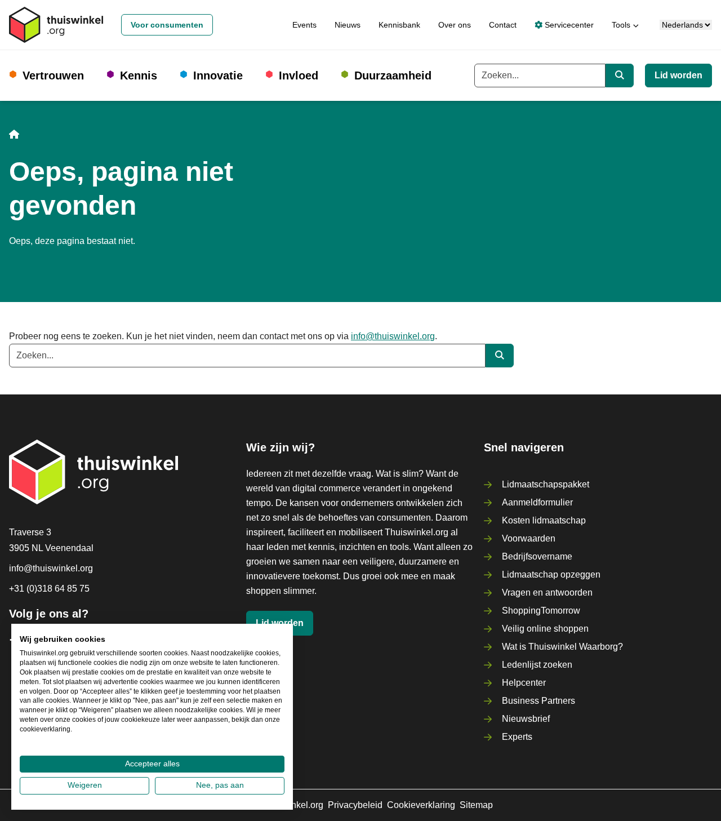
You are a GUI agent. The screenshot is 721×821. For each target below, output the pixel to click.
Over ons (454, 24)
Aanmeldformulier (537, 502)
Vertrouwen (53, 75)
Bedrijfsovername (537, 556)
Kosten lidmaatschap (544, 520)
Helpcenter (524, 682)
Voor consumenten (167, 24)
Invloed (298, 75)
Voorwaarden (528, 538)
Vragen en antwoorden (547, 592)
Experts (517, 737)
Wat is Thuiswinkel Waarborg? (562, 646)
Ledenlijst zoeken (537, 664)
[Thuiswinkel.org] (56, 25)
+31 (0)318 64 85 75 (49, 588)
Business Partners (538, 700)
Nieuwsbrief (526, 719)
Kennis (138, 75)
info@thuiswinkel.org (393, 336)
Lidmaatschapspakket (545, 484)
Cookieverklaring (421, 805)
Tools (621, 24)
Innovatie (218, 75)
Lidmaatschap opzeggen (551, 574)
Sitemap (476, 805)
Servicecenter (568, 24)
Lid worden (678, 75)
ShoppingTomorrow (541, 610)
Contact (503, 24)
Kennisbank (399, 24)
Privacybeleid (355, 805)
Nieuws (347, 24)
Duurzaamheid (392, 75)
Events (304, 24)
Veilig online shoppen (545, 628)
